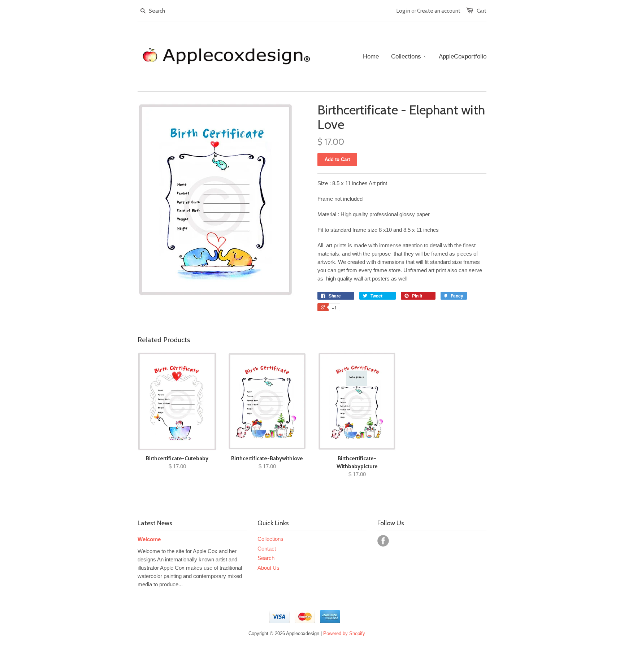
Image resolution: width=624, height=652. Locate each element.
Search (265, 558)
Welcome (149, 539)
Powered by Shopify (344, 633)
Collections (270, 539)
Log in (403, 11)
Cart (481, 11)
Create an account (438, 11)
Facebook (383, 541)
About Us (268, 568)
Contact (266, 548)
